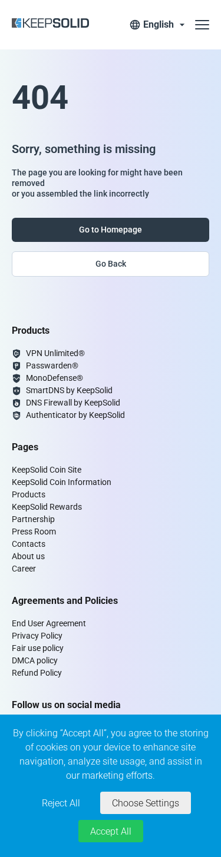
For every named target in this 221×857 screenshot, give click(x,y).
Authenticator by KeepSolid (75, 415)
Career (24, 568)
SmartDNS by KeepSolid (69, 390)
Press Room (34, 531)
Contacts (28, 544)
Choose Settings (145, 803)
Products (28, 494)
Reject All (61, 803)
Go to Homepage (110, 229)
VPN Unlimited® (55, 353)
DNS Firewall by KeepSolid (73, 402)
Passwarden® (52, 365)
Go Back (110, 263)
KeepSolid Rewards (47, 506)
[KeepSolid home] (50, 25)
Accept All (110, 831)
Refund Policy (37, 672)
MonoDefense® (54, 378)
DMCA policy (35, 660)
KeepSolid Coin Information (61, 482)
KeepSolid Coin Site (46, 469)
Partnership (33, 519)
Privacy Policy (37, 635)
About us (28, 556)
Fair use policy (38, 648)
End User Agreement (49, 623)
